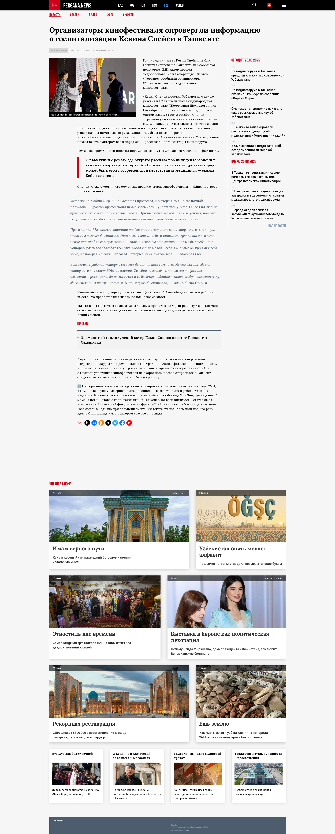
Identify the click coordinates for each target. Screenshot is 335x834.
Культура (75, 50)
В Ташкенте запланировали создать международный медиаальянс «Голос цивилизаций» (258, 131)
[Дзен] (108, 423)
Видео (93, 15)
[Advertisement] (167, 455)
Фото (110, 15)
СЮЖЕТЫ (128, 15)
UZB (166, 5)
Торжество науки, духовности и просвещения (258, 756)
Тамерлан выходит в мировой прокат (197, 756)
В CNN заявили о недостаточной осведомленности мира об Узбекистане (256, 150)
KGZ (132, 5)
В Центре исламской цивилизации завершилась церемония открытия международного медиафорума (257, 195)
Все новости (277, 226)
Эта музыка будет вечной (72, 754)
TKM (154, 5)
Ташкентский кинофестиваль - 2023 (101, 50)
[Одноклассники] (101, 423)
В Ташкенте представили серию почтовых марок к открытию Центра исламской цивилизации (256, 176)
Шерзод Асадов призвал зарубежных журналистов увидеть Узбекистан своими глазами (257, 214)
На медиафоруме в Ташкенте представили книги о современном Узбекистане (258, 75)
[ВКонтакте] (94, 423)
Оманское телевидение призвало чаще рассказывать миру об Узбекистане (256, 112)
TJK (143, 5)
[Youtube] (129, 423)
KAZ (120, 5)
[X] (87, 423)
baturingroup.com (194, 827)
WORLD (180, 5)
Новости (55, 15)
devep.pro (185, 830)
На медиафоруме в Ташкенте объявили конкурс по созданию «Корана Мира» (255, 94)
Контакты (58, 820)
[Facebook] (122, 423)
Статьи (74, 15)
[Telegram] (115, 423)
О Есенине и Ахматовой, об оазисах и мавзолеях (132, 756)
